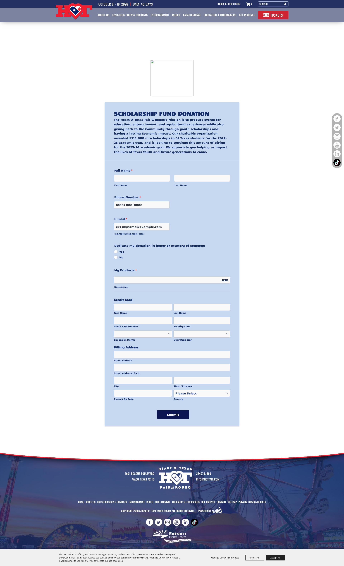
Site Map (232, 502)
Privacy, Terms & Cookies (252, 502)
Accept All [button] (275, 557)
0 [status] (251, 4)
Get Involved (247, 15)
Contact (221, 502)
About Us (103, 15)
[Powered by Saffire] (218, 511)
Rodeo (176, 15)
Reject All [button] (254, 557)
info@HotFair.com (207, 479)
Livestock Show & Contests (130, 15)
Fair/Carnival (192, 15)
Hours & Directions (229, 4)
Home (81, 502)
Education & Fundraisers (220, 15)
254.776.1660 (203, 473)
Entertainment (159, 15)
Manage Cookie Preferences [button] (225, 557)
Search (285, 3)
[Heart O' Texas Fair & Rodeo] (74, 11)
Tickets (276, 15)
